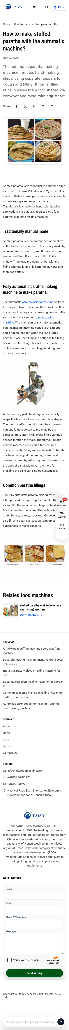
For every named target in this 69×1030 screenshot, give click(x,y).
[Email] (52, 106)
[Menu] (34, 7)
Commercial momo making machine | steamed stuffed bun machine (33, 695)
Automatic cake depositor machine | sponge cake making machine (31, 706)
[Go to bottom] (62, 536)
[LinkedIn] (34, 106)
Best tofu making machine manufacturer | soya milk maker (33, 662)
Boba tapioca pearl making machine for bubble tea (33, 684)
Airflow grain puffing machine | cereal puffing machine (32, 651)
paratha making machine (38, 302)
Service (8, 746)
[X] (25, 106)
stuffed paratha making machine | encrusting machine (41, 607)
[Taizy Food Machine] (14, 6)
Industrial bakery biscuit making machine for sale (31, 673)
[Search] (47, 7)
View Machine (29, 615)
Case (6, 739)
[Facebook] (16, 106)
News (6, 24)
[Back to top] (62, 493)
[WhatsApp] (43, 106)
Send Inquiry (34, 973)
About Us (9, 726)
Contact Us (10, 753)
